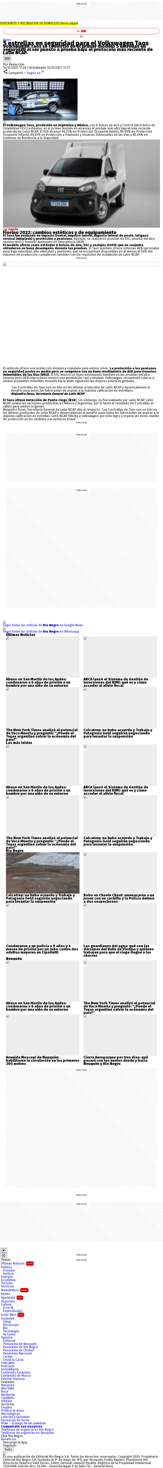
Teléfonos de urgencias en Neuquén (27, 1432)
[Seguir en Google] (4, 122)
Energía (7, 1276)
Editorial (9, 1340)
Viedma (6, 1401)
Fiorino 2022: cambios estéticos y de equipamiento (59, 232)
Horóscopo (11, 1324)
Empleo (6, 1407)
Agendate (11, 1297)
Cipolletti (7, 1398)
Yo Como (9, 1334)
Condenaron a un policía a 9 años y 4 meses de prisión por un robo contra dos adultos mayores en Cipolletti (42, 949)
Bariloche (8, 1394)
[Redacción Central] (7, 56)
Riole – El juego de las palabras (23, 1423)
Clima (7, 1321)
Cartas (8, 1356)
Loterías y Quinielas (15, 1417)
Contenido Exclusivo (15, 1372)
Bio (5, 1328)
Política (6, 1267)
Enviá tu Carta (13, 1359)
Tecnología (11, 1331)
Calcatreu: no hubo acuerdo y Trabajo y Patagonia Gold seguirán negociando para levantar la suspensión (117, 733)
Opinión (7, 1337)
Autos (7, 40)
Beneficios (8, 1439)
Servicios (7, 1286)
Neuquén (8, 1385)
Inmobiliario (10, 1369)
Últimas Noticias (17, 1263)
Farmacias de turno (15, 1420)
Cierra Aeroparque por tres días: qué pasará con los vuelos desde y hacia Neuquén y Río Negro (115, 1060)
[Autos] (81, 36)
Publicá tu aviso (12, 1410)
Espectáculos (12, 1311)
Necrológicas (10, 1413)
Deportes (8, 1301)
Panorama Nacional (17, 1353)
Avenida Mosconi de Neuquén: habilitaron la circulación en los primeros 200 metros (42, 1060)
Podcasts (8, 1366)
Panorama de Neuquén (20, 1344)
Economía (8, 1280)
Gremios (9, 1270)
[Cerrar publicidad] (3, 1250)
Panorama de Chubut (18, 1350)
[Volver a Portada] (81, 31)
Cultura (6, 1304)
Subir (8, 1449)
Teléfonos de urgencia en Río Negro (27, 1429)
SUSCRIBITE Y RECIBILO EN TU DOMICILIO (39, 23)
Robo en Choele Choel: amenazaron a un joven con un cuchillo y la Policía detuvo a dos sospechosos (118, 898)
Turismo (7, 1283)
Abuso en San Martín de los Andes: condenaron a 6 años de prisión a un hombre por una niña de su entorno (38, 682)
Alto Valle (7, 1388)
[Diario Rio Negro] (4, 1453)
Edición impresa (13, 1378)
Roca (4, 1391)
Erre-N (8, 1307)
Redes (5, 1294)
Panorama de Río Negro (20, 1347)
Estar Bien (12, 1315)
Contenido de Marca (16, 1375)
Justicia (8, 1273)
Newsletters (14, 1290)
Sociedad (8, 1318)
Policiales (8, 1363)
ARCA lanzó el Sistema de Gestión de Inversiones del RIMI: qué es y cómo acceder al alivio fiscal (115, 682)
